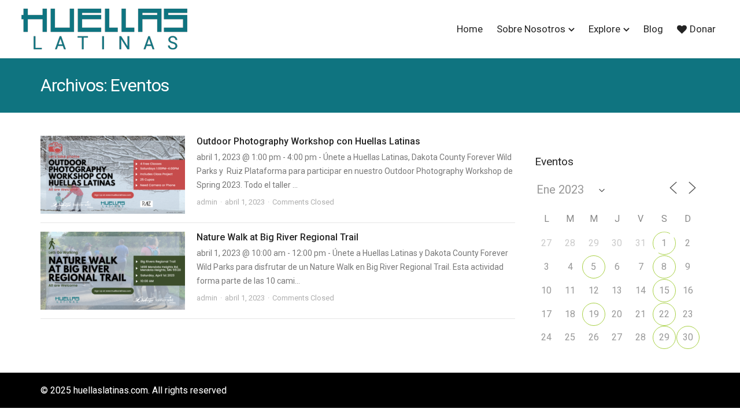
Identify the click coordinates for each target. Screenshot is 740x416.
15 (664, 290)
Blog (653, 29)
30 (688, 337)
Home (470, 29)
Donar (703, 29)
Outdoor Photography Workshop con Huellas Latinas (308, 141)
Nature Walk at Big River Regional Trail (277, 237)
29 (664, 337)
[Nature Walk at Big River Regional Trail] (112, 271)
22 (664, 314)
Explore (604, 29)
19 (594, 314)
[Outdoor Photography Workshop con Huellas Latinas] (112, 175)
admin (207, 202)
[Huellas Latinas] (104, 28)
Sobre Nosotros (531, 29)
